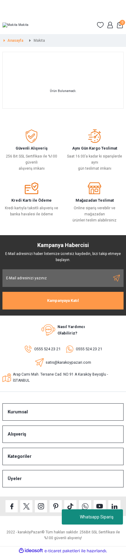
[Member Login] (110, 25)
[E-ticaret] (62, 551)
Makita (39, 40)
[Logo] (15, 25)
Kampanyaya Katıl (63, 300)
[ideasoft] (31, 550)
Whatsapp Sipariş (96, 516)
